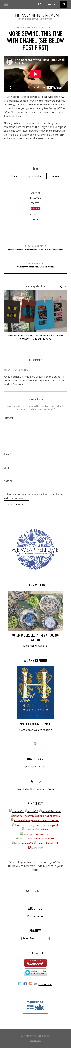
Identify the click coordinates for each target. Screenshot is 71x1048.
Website (8, 481)
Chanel (14, 176)
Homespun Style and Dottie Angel (35, 265)
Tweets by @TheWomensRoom (35, 789)
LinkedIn (35, 219)
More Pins (37, 848)
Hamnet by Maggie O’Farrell (35, 724)
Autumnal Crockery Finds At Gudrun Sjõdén (35, 637)
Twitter (35, 203)
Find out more (35, 916)
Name (7, 454)
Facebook (35, 198)
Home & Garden (25, 27)
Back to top (34, 1041)
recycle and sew (35, 176)
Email (35, 224)
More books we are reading (35, 729)
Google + (35, 214)
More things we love (35, 645)
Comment (9, 418)
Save (37, 208)
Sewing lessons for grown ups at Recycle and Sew (35, 247)
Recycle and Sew (54, 96)
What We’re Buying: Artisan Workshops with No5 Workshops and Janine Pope (35, 337)
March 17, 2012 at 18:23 (17, 369)
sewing (56, 176)
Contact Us (45, 984)
